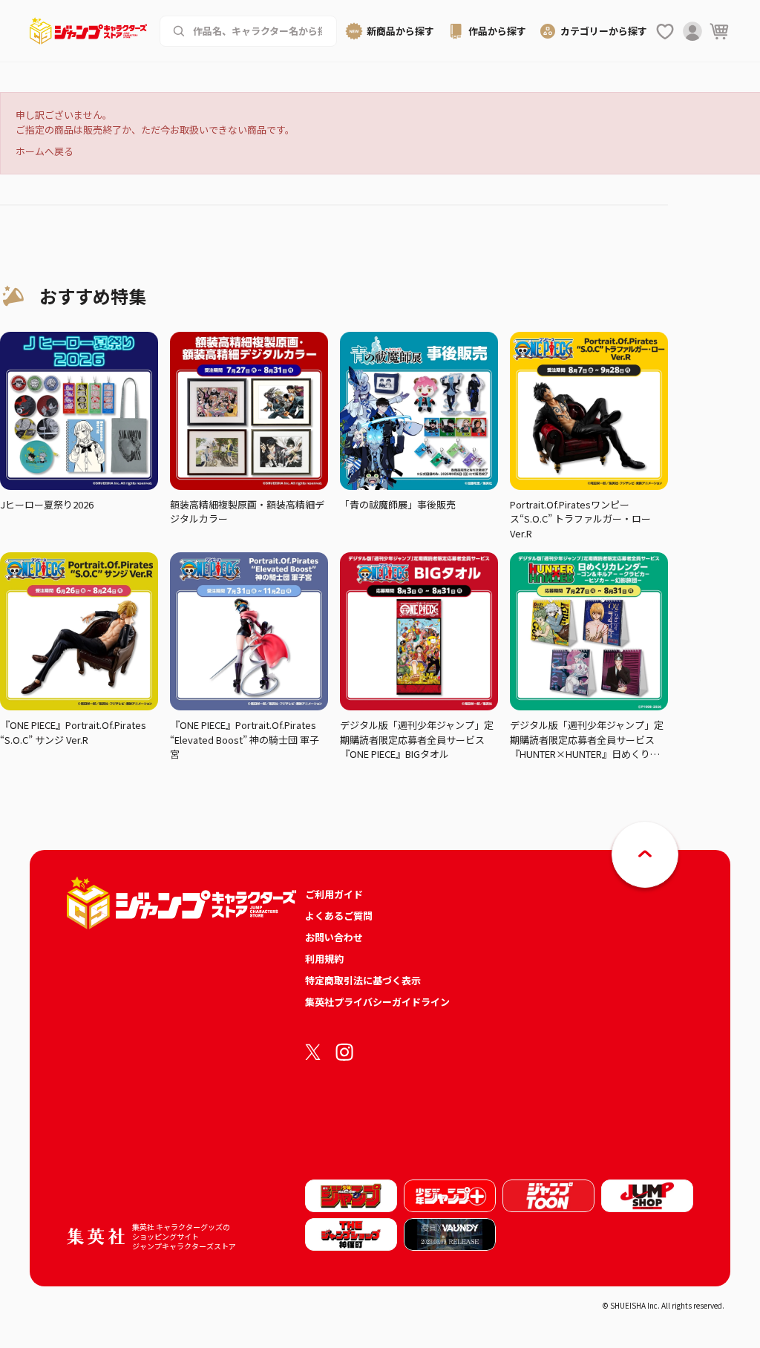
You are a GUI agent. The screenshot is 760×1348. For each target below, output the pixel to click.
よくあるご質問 (339, 916)
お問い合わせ (334, 937)
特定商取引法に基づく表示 (363, 980)
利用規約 (324, 959)
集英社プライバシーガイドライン (377, 1002)
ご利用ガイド (334, 894)
